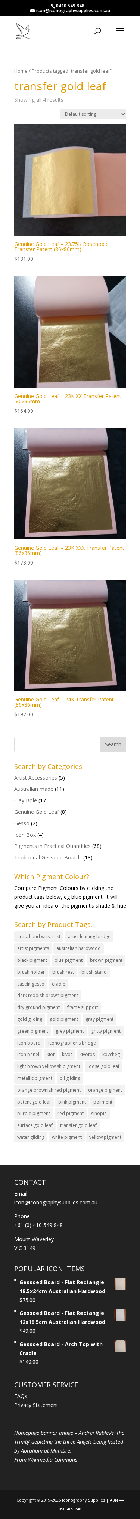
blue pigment (69, 960)
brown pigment (106, 960)
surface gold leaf (35, 1125)
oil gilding (70, 1078)
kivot (67, 1054)
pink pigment (72, 1102)
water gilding (30, 1137)
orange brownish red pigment (49, 1090)
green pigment (32, 1031)
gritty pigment (106, 1031)
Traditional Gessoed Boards (48, 857)
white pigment (67, 1137)
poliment (102, 1102)
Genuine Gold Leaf (36, 811)
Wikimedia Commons (52, 1459)
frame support (82, 1007)
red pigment (70, 1113)
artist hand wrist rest (38, 936)
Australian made (33, 788)
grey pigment (70, 1031)
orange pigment (105, 1090)
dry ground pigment (38, 1007)
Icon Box (25, 834)
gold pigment (64, 1019)
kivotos (87, 1054)
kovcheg (111, 1054)
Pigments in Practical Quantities (52, 845)
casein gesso (30, 984)
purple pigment (33, 1113)
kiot (51, 1054)
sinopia (99, 1113)
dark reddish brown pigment (47, 995)
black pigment (32, 960)
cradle (58, 984)
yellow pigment (105, 1137)
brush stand (94, 972)
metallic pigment (34, 1078)
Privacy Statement (36, 1404)
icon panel (28, 1054)
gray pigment (99, 1019)
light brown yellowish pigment (48, 1066)
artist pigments (33, 948)
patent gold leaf (34, 1102)
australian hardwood (78, 948)
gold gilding (29, 1019)
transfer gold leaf (78, 1125)
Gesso (21, 823)
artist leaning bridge (89, 936)
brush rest (63, 972)
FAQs (20, 1396)
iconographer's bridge (72, 1043)
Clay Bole (25, 800)
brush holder (31, 972)
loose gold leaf (103, 1066)
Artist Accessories (35, 777)
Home (21, 71)
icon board (29, 1043)
